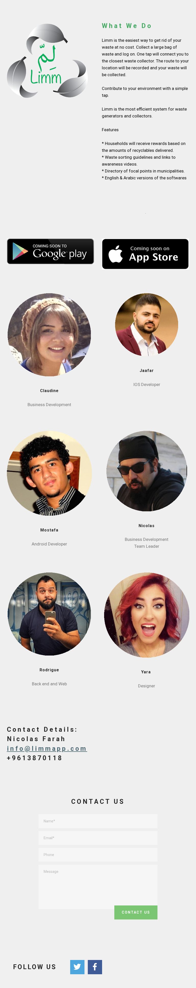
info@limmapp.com (47, 748)
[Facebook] (95, 967)
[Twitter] (77, 967)
